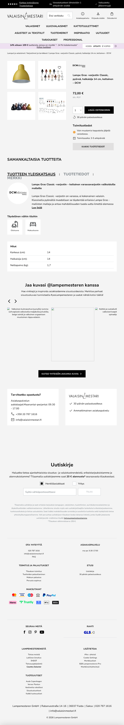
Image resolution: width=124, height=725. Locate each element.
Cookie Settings (90, 657)
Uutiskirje (90, 571)
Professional (73, 39)
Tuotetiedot (76, 174)
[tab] (33, 174)
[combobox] (59, 15)
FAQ (34, 556)
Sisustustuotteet (34, 690)
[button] (21, 106)
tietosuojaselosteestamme (75, 518)
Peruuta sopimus (34, 580)
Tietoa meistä (34, 654)
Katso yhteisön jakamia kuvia (60, 373)
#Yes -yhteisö (90, 654)
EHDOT (34, 660)
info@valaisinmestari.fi (28, 419)
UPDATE (98, 46)
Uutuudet (102, 33)
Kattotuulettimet (86, 26)
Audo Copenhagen (34, 681)
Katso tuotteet (44, 47)
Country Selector (34, 666)
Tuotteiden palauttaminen (34, 574)
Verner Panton (34, 684)
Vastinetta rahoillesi (34, 687)
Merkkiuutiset (90, 660)
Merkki (14, 177)
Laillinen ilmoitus (33, 657)
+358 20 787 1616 (26, 414)
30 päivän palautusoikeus (90, 574)
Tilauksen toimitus (34, 571)
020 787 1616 (34, 550)
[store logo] (25, 15)
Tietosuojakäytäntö (34, 663)
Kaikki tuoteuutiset (34, 693)
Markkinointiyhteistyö (90, 666)
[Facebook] (24, 632)
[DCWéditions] (88, 65)
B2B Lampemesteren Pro (90, 663)
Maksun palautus (34, 577)
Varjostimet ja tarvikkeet (37, 53)
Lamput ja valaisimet (16, 53)
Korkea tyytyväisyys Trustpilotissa (29, 4)
